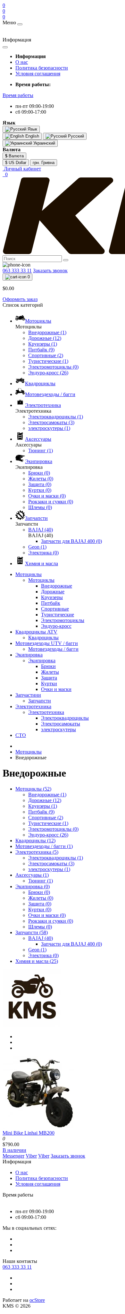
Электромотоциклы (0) (53, 829)
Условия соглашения (37, 73)
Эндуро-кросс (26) (48, 834)
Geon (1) (37, 949)
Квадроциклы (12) (35, 840)
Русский (75, 136)
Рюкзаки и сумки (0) (50, 921)
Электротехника (33, 706)
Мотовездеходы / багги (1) (44, 846)
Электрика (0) (43, 955)
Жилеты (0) (40, 898)
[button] (18, 95)
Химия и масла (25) (36, 961)
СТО (20, 735)
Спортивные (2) (45, 817)
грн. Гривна (43, 162)
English (31, 136)
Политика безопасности (41, 68)
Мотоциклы (28, 574)
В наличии (14, 1150)
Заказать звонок (50, 270)
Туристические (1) (48, 823)
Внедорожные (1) (47, 794)
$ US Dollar (15, 162)
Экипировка (29, 654)
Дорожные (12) (44, 800)
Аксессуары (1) (32, 875)
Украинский (43, 143)
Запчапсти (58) (31, 932)
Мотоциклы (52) (33, 789)
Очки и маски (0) (47, 915)
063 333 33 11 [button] (17, 1267)
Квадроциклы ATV (36, 631)
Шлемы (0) (40, 926)
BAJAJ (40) (40, 938)
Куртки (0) (39, 909)
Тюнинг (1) (40, 880)
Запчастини (28, 695)
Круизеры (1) (42, 806)
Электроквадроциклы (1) (55, 857)
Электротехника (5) (36, 852)
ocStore (37, 1300)
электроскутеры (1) (49, 869)
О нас (21, 62)
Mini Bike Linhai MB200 (28, 1133)
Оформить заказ (20, 299)
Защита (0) (39, 903)
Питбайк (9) (41, 812)
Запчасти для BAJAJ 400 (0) (71, 944)
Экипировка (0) (32, 886)
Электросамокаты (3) (51, 863)
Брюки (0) (39, 892)
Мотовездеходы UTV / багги (46, 643)
